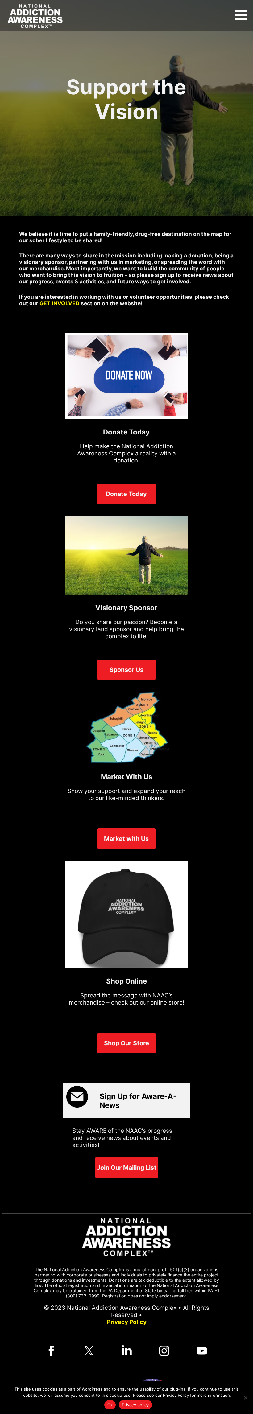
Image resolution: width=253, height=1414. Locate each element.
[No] (245, 1398)
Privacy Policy (127, 1322)
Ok (110, 1404)
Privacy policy (135, 1404)
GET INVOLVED (59, 303)
